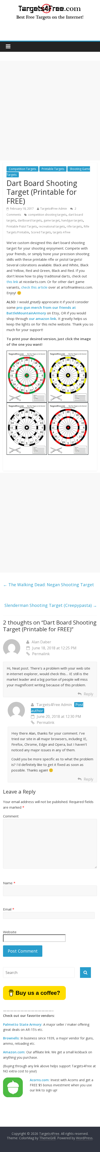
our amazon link (42, 318)
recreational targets (52, 226)
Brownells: (11, 1038)
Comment (11, 816)
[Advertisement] (50, 110)
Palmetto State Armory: (22, 1024)
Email (8, 909)
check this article (34, 287)
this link (12, 281)
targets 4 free (61, 232)
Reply (88, 693)
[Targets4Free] (50, 5)
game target (51, 220)
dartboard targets (30, 220)
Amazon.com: (14, 1052)
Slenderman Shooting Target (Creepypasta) (50, 605)
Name (9, 883)
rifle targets (74, 226)
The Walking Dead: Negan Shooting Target (48, 584)
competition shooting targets (47, 215)
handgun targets (72, 220)
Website (10, 932)
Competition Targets (22, 169)
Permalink (41, 653)
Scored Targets (41, 232)
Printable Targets (53, 169)
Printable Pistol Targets (22, 226)
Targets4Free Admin (53, 209)
